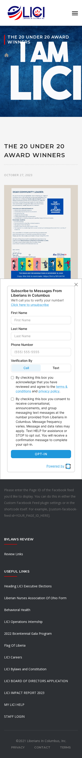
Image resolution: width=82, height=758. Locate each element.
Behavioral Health (17, 610)
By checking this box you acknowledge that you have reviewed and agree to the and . (41, 384)
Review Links (13, 554)
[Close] (76, 284)
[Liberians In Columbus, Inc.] (27, 12)
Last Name (19, 329)
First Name (19, 313)
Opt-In (41, 454)
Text (56, 368)
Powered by (55, 466)
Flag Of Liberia (15, 645)
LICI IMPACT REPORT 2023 (24, 693)
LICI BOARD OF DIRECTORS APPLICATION (36, 681)
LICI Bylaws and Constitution (25, 669)
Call (26, 368)
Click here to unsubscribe (30, 305)
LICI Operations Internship (23, 621)
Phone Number (22, 345)
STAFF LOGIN (14, 716)
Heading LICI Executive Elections (28, 586)
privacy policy (48, 391)
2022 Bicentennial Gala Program (28, 633)
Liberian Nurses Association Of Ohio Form (35, 598)
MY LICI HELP (14, 704)
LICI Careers (13, 657)
